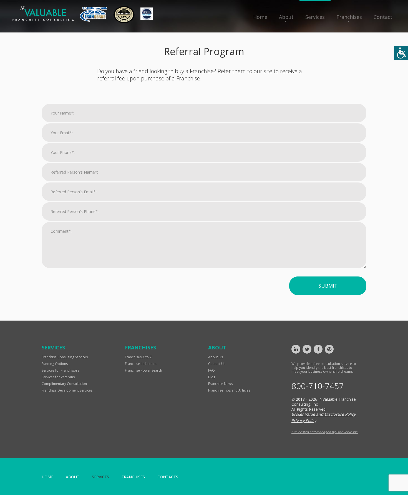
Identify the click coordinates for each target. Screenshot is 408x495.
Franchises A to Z (138, 357)
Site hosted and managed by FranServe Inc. (324, 432)
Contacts (167, 476)
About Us (215, 357)
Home (260, 17)
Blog (211, 377)
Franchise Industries (140, 363)
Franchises (349, 17)
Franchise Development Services (67, 390)
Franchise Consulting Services (65, 357)
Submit (328, 285)
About (286, 17)
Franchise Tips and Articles (229, 390)
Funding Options (55, 363)
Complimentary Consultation (64, 383)
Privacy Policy (303, 420)
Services (315, 17)
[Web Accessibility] (401, 53)
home (47, 476)
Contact (383, 17)
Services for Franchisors (60, 370)
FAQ (211, 370)
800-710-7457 (317, 386)
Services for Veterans (58, 377)
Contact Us (216, 363)
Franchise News (220, 383)
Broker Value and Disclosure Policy (323, 414)
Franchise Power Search (143, 370)
